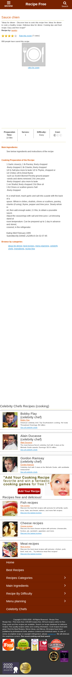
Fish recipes (25, 505)
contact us (52, 634)
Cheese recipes (26, 526)
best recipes (28, 246)
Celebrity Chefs (16, 609)
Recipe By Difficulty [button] (20, 593)
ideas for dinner (15, 246)
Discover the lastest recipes (31, 513)
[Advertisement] (36, 98)
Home (10, 562)
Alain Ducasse (26, 442)
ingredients (19, 249)
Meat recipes (25, 547)
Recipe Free (36, 4)
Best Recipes (15, 570)
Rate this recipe (25, 36)
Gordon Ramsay (27, 465)
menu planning (42, 246)
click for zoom (33, 68)
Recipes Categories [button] (19, 578)
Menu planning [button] (19, 601)
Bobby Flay (25, 420)
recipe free (30, 249)
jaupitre (14, 30)
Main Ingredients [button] (19, 585)
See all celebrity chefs (28, 427)
